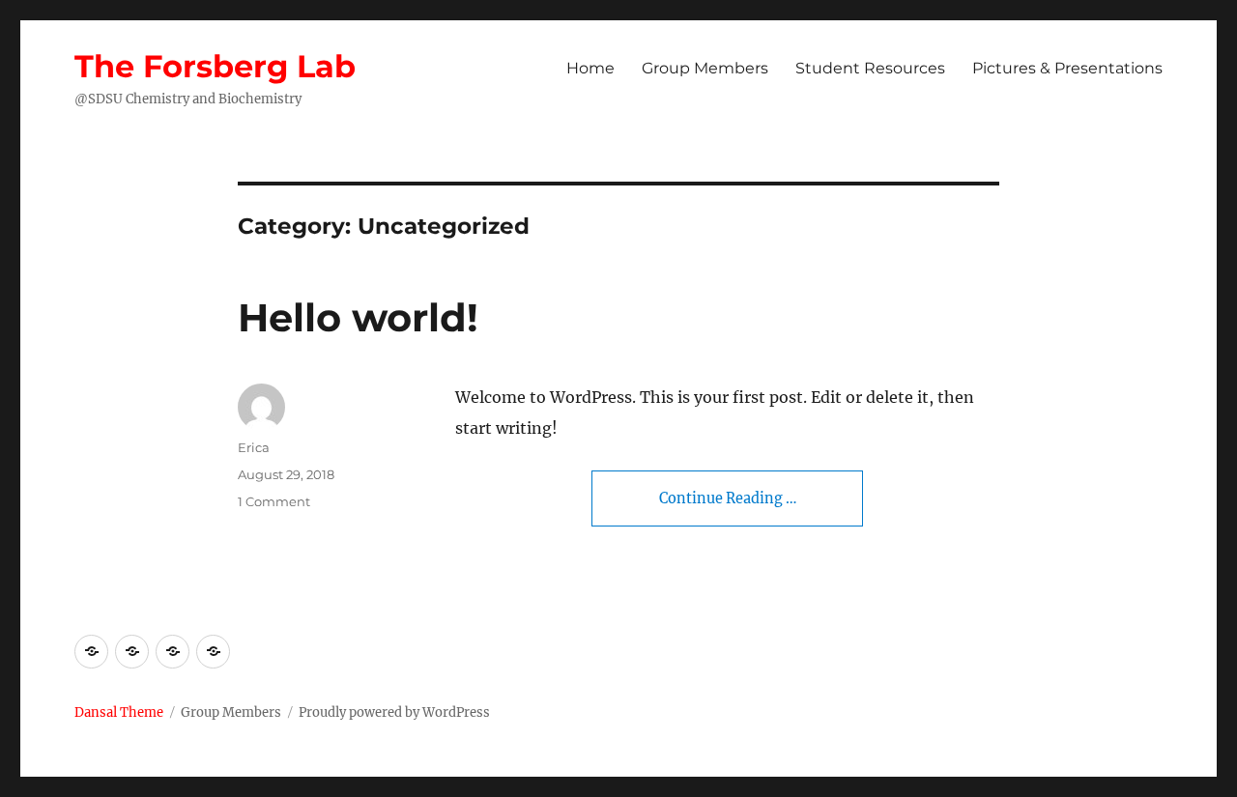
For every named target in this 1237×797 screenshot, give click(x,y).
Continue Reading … (727, 498)
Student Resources (870, 68)
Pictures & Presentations (1067, 68)
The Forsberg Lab (215, 66)
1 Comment (274, 501)
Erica (254, 447)
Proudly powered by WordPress (394, 712)
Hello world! (358, 317)
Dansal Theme (118, 712)
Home (590, 68)
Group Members (705, 68)
